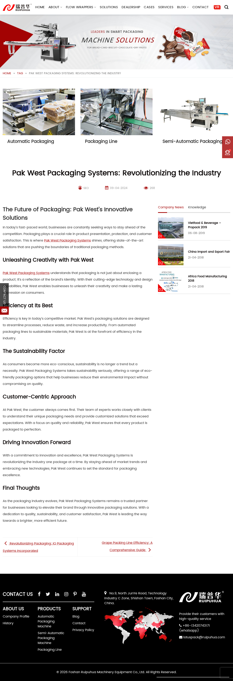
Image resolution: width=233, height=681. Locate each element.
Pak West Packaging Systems (67, 240)
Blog (181, 7)
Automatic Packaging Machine (46, 621)
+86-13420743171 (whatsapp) (194, 628)
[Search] (226, 7)
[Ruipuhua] (17, 7)
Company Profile (16, 616)
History (8, 623)
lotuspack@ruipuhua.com (204, 637)
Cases (149, 7)
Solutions (109, 7)
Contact (200, 7)
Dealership (131, 7)
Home (40, 7)
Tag (20, 73)
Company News (171, 207)
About (54, 7)
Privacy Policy (83, 630)
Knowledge (197, 207)
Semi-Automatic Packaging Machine (51, 638)
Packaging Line (50, 649)
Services (165, 7)
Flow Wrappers (79, 7)
